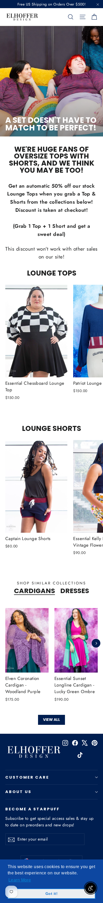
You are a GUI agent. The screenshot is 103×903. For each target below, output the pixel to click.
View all (51, 719)
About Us (18, 791)
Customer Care (27, 777)
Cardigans (34, 591)
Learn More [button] (19, 880)
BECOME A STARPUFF (32, 808)
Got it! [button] (51, 893)
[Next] (96, 643)
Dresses (74, 591)
